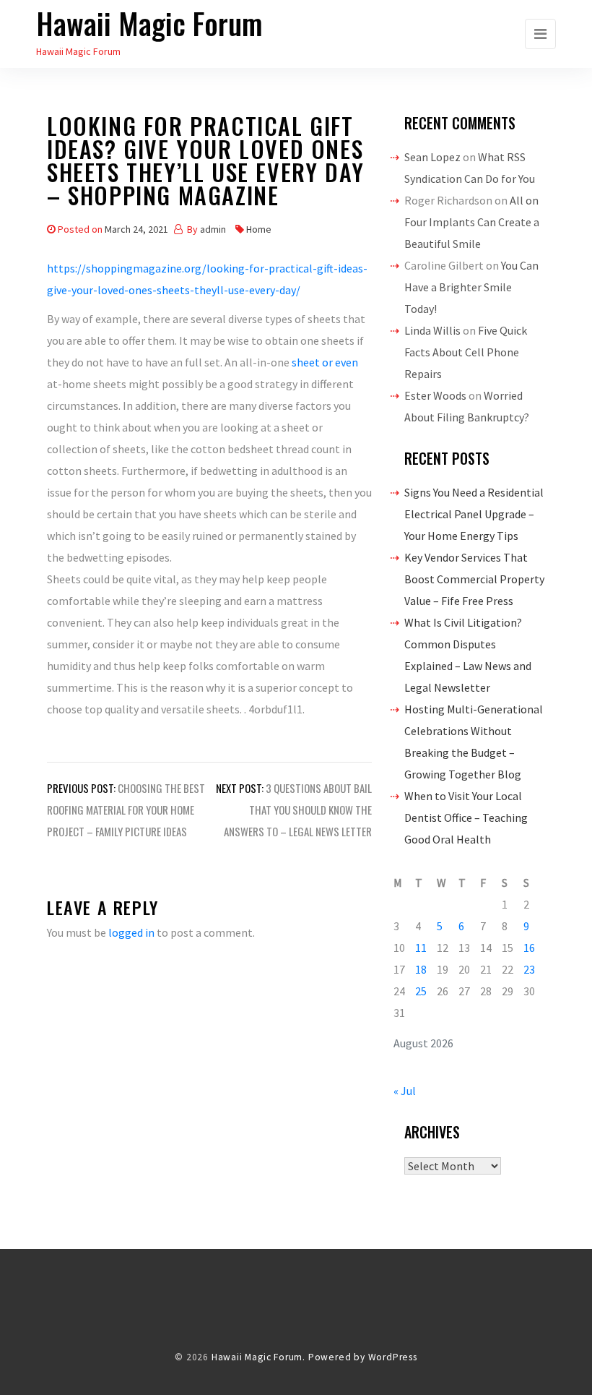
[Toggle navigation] (540, 34)
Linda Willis (432, 330)
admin (213, 229)
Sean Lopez (432, 157)
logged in (131, 932)
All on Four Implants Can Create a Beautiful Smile (471, 222)
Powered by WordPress (362, 1357)
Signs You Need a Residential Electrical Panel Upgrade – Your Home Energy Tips (474, 514)
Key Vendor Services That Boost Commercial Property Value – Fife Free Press (474, 579)
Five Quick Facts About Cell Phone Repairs (465, 352)
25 (421, 991)
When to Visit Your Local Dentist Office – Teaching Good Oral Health (466, 817)
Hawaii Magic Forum (149, 23)
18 (421, 969)
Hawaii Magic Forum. (258, 1357)
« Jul (404, 1090)
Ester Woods (435, 395)
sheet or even (325, 362)
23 (529, 969)
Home (258, 229)
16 (529, 947)
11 (421, 947)
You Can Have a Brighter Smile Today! (471, 287)
